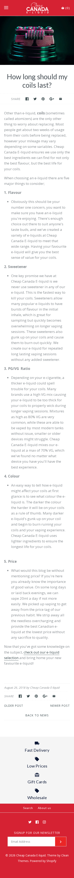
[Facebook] (37, 822)
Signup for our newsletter (37, 833)
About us (44, 808)
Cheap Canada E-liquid (31, 855)
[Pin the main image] (43, 98)
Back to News (37, 715)
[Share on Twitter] (35, 98)
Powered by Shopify (43, 861)
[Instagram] (44, 822)
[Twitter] (29, 822)
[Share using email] (60, 98)
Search (28, 808)
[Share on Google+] (52, 98)
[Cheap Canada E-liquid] (37, 8)
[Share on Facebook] (27, 98)
